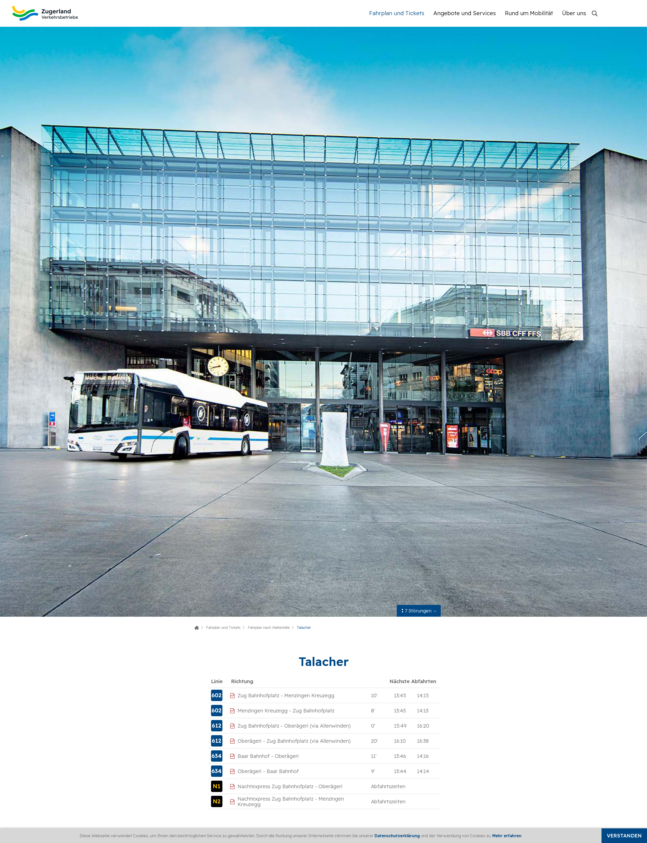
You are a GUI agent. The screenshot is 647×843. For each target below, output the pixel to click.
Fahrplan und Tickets (396, 13)
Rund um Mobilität (529, 13)
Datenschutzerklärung (397, 835)
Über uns (574, 13)
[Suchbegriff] (594, 13)
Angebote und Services (464, 13)
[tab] (419, 611)
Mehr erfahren (506, 835)
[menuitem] (399, 13)
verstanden (624, 835)
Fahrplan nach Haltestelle (269, 627)
